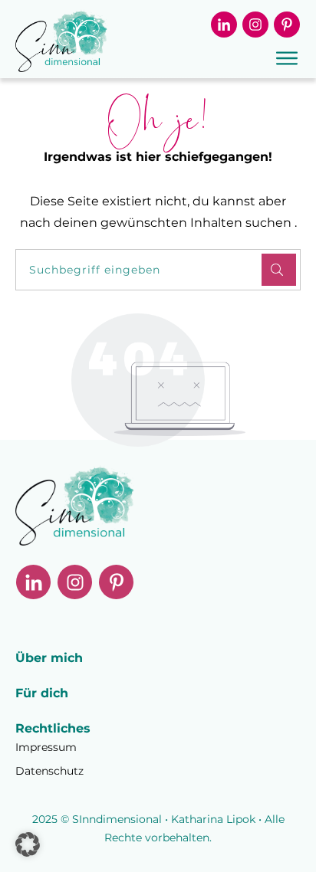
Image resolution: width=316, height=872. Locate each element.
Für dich (41, 693)
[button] (27, 844)
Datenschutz (49, 771)
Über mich (49, 658)
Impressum (46, 747)
